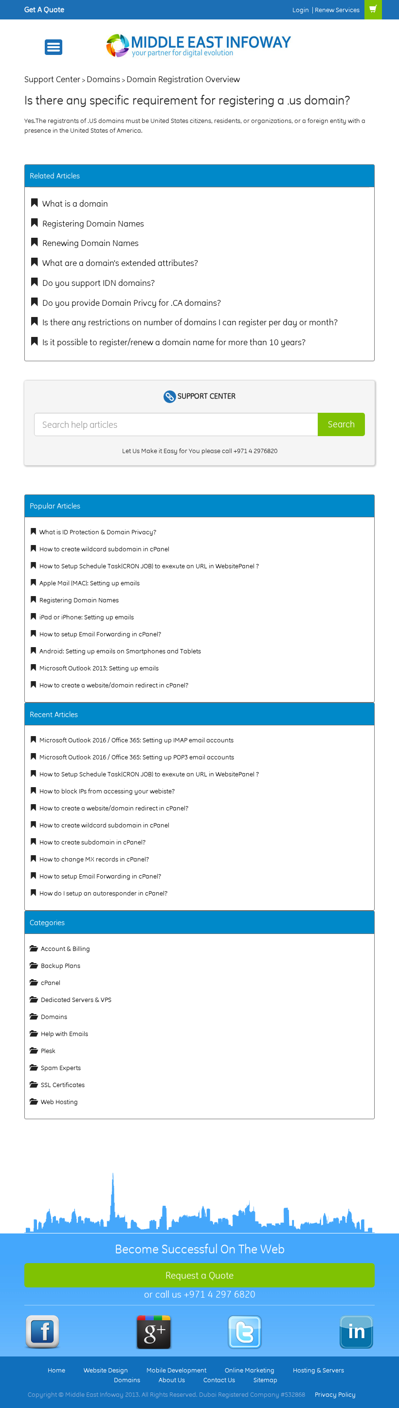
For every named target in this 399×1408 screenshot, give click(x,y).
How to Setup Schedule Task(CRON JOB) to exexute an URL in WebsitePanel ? (149, 566)
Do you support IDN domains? (98, 282)
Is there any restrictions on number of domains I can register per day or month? (190, 322)
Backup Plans (60, 965)
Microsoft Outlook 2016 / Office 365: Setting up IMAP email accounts (136, 740)
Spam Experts (61, 1067)
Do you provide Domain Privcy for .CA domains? (131, 302)
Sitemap (265, 1379)
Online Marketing (249, 1370)
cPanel (50, 982)
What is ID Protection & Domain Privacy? (97, 532)
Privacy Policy (335, 1394)
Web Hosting (59, 1101)
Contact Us (219, 1379)
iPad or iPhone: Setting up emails (86, 617)
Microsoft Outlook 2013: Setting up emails (99, 668)
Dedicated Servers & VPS (76, 999)
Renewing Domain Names (90, 242)
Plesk (48, 1050)
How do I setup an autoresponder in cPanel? (103, 893)
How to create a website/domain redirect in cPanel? (113, 685)
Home (56, 1370)
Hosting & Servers (318, 1370)
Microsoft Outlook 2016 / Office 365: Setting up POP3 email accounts (136, 757)
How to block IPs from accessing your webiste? (107, 791)
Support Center (52, 79)
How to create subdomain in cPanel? (92, 842)
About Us (172, 1379)
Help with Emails (64, 1033)
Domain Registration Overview (183, 79)
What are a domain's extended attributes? (120, 262)
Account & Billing (65, 948)
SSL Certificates (63, 1084)
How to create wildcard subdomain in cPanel (104, 549)
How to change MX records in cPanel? (94, 859)
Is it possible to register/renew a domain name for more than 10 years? (174, 342)
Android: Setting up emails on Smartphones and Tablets (120, 651)
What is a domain (75, 203)
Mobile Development (176, 1370)
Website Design (106, 1370)
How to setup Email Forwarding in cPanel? (100, 634)
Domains (103, 79)
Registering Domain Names (93, 223)
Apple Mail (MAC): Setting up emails (89, 583)
